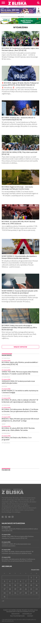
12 (15, 585)
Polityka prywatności (17, 616)
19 (15, 589)
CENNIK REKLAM (27, 613)
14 (26, 585)
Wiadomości (15, 613)
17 (4, 589)
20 (20, 589)
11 (10, 585)
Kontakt (30, 616)
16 (36, 585)
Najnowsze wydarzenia (13, 523)
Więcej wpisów (20, 347)
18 (10, 589)
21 (26, 589)
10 (4, 585)
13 (20, 585)
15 (31, 585)
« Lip (3, 601)
